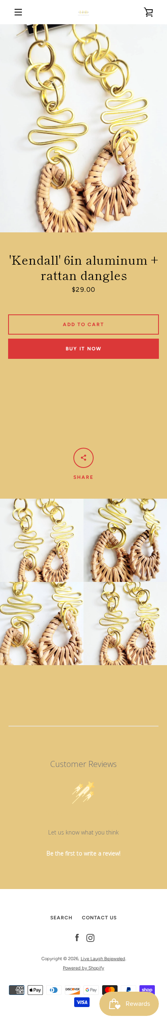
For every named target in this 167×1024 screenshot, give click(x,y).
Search (61, 918)
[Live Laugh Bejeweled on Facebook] (77, 937)
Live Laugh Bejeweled (103, 958)
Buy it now (84, 349)
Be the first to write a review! (83, 853)
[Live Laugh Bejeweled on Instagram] (90, 937)
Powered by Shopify (83, 968)
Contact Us (99, 918)
